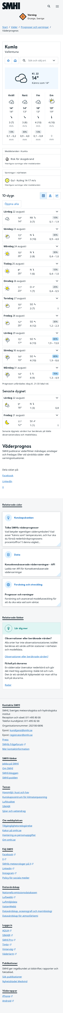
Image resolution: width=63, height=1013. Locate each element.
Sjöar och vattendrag (14, 811)
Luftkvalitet (8, 801)
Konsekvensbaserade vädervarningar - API (30, 564)
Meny (57, 9)
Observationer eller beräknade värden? (26, 656)
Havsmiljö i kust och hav (15, 792)
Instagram (23, 873)
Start (5, 27)
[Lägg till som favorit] (8, 60)
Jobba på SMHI (10, 763)
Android (22, 1000)
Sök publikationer (12, 976)
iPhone (21, 996)
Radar (8, 685)
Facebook (10, 475)
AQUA (21, 930)
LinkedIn (10, 481)
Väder (14, 27)
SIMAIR (6, 806)
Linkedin (22, 868)
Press (5, 739)
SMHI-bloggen (10, 773)
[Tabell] (43, 195)
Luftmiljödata (9, 901)
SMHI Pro (23, 939)
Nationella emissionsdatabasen (19, 892)
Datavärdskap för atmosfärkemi (20, 915)
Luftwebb (23, 897)
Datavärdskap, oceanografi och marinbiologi (27, 911)
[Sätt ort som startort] (15, 60)
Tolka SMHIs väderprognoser (22, 527)
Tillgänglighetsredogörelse (17, 825)
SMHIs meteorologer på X (31, 863)
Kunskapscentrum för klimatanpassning (24, 797)
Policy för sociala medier (15, 877)
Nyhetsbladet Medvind (14, 981)
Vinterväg (23, 949)
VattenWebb (9, 906)
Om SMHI (7, 768)
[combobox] (39, 60)
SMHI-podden (10, 777)
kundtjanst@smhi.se (21, 730)
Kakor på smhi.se (11, 830)
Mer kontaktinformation (15, 749)
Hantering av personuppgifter (19, 835)
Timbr (21, 944)
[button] (48, 6)
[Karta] (50, 195)
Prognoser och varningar (35, 27)
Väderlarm (23, 953)
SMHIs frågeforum (28, 744)
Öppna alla (12, 204)
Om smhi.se (9, 839)
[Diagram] (57, 195)
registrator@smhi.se (21, 735)
